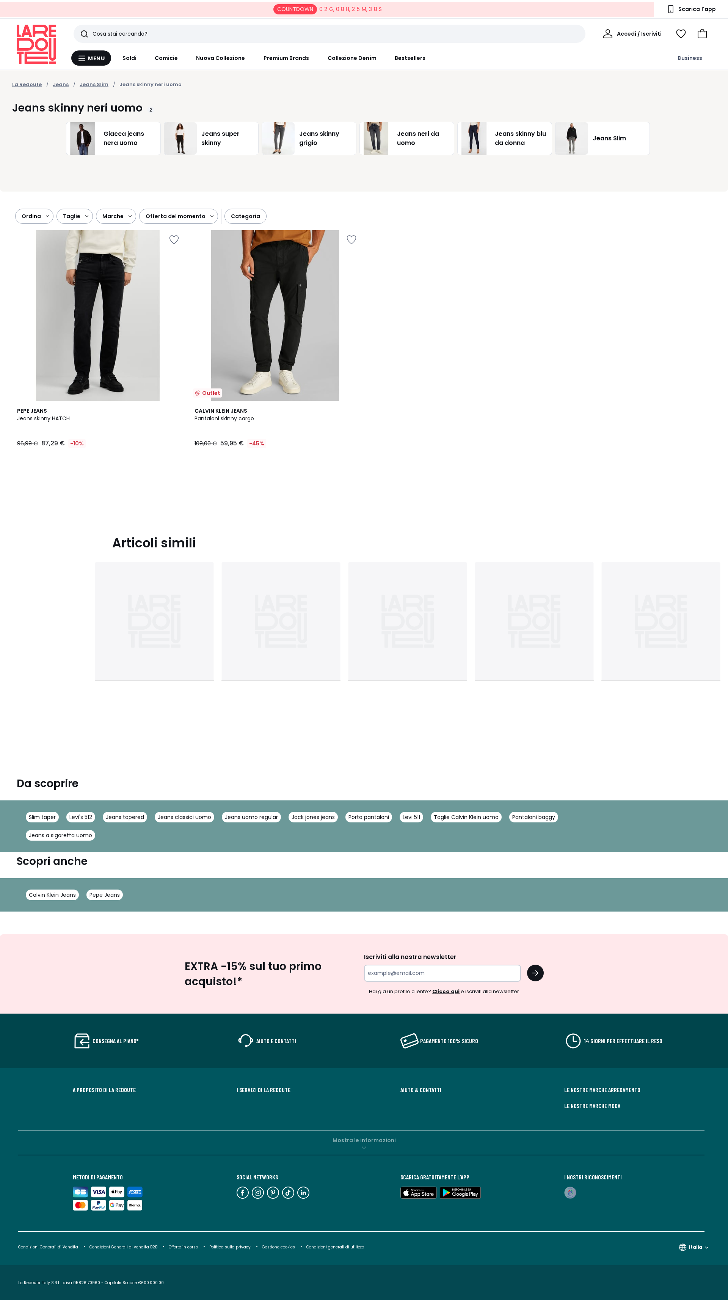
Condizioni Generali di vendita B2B (123, 1247)
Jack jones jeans (313, 817)
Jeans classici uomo (184, 817)
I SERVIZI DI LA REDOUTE (263, 1089)
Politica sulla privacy (230, 1247)
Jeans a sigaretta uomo (60, 835)
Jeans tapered (125, 817)
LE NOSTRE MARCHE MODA (592, 1105)
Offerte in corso (183, 1247)
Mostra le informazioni (364, 1140)
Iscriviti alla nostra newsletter (410, 957)
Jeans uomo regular (251, 817)
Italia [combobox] (695, 1247)
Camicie (166, 58)
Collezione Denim (352, 58)
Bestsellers (410, 58)
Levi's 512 (80, 817)
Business (690, 58)
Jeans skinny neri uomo (150, 84)
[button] (702, 34)
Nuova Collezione (220, 58)
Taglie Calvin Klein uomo (466, 817)
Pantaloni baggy (533, 817)
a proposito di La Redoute (104, 1089)
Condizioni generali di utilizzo (335, 1247)
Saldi (129, 58)
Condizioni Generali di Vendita (48, 1247)
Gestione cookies (278, 1247)
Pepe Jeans (104, 895)
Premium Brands (286, 58)
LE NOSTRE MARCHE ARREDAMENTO (602, 1089)
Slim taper (42, 817)
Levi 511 (411, 817)
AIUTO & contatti (420, 1089)
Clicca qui (446, 991)
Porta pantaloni (368, 817)
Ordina (31, 216)
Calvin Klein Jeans (52, 895)
